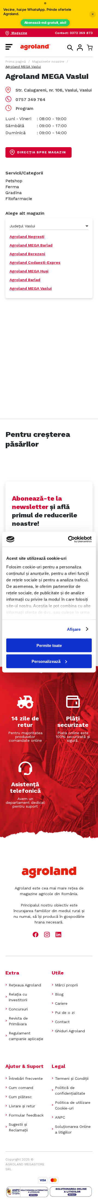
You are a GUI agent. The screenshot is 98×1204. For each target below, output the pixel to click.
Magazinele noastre (48, 61)
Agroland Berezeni (27, 254)
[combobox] (49, 226)
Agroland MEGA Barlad (31, 245)
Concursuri (18, 1009)
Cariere (61, 1003)
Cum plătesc (20, 1097)
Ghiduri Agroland (70, 1031)
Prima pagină (15, 61)
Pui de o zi (65, 1012)
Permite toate (49, 645)
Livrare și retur (22, 1106)
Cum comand (21, 1087)
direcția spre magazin (41, 152)
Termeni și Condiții (71, 1078)
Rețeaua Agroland (25, 985)
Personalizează (46, 661)
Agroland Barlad (25, 280)
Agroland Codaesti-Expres (35, 262)
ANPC (60, 1117)
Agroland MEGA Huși (29, 271)
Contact (62, 1022)
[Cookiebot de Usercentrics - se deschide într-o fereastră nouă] (69, 539)
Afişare (74, 629)
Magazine (18, 33)
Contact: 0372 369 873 (74, 33)
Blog (59, 994)
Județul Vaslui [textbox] (22, 226)
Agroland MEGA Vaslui (31, 288)
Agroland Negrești (27, 236)
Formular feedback (26, 1115)
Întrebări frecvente (26, 1078)
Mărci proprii (66, 985)
